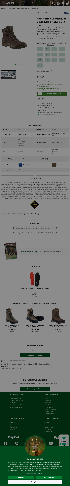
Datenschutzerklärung (32, 473)
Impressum (40, 473)
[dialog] (35, 243)
